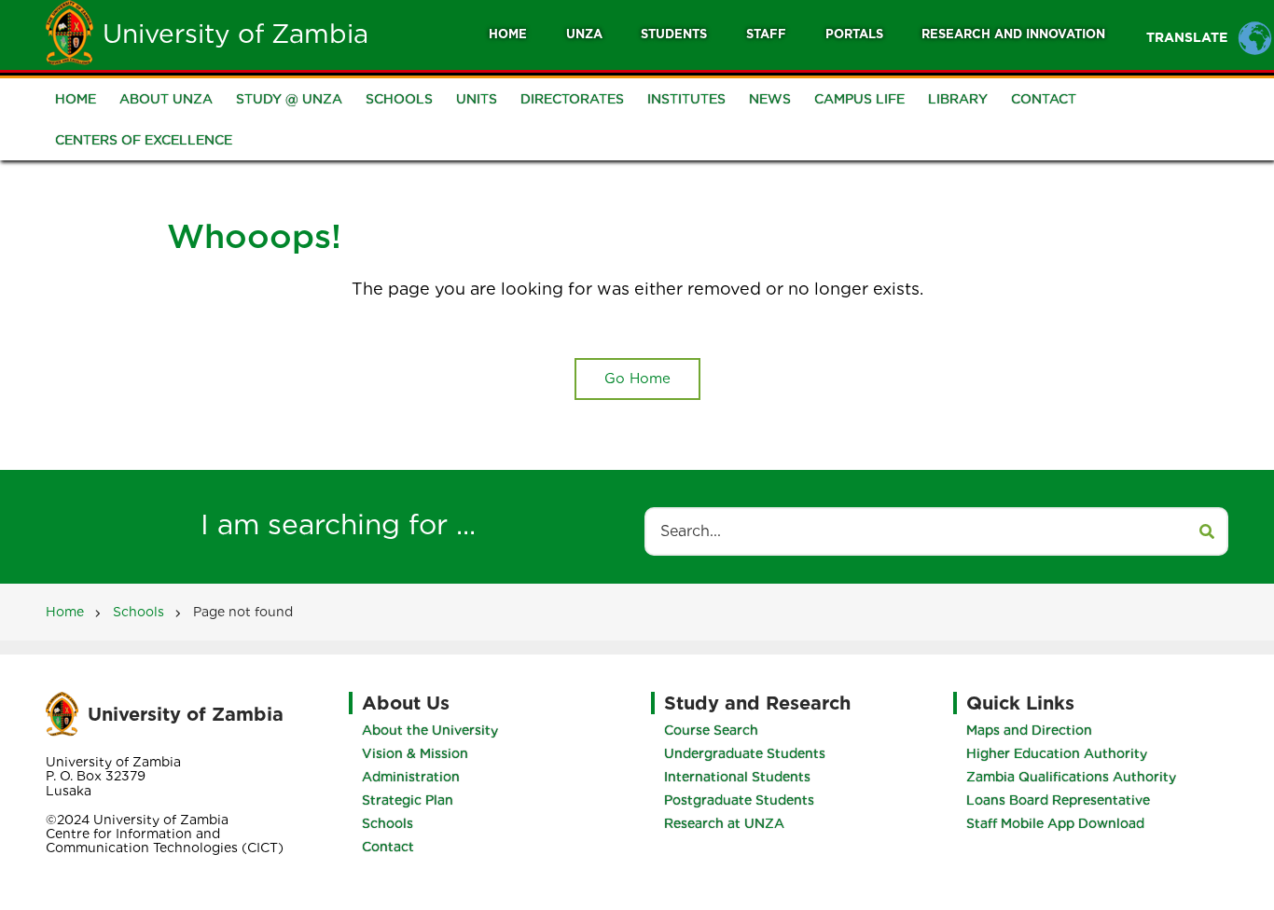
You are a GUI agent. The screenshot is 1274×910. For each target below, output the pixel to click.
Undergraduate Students (744, 753)
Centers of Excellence (143, 139)
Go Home (637, 378)
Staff (766, 34)
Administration (411, 776)
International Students (737, 776)
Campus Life (859, 98)
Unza (584, 34)
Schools (399, 98)
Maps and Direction (1029, 730)
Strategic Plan (407, 800)
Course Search (711, 730)
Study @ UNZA (289, 98)
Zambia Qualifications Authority (1071, 776)
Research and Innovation (1013, 34)
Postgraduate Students (739, 800)
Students (674, 34)
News (770, 98)
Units (476, 98)
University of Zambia (235, 33)
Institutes (686, 98)
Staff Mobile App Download (1055, 823)
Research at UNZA (724, 823)
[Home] (69, 31)
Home (508, 34)
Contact (1043, 98)
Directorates (572, 98)
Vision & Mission (415, 753)
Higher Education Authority (1056, 753)
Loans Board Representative (1058, 800)
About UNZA (166, 98)
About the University (430, 730)
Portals (854, 34)
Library (958, 98)
